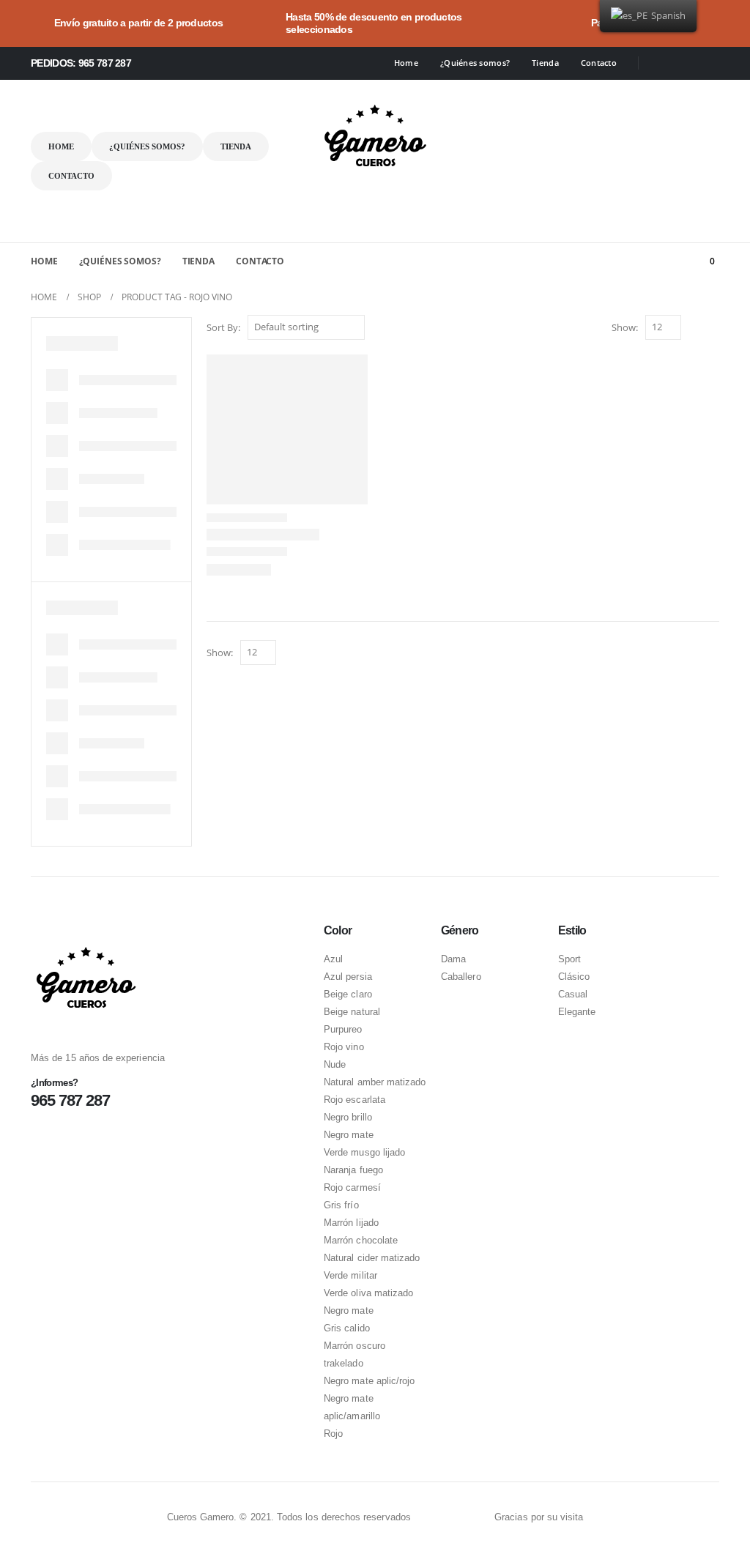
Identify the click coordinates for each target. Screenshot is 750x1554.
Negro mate (349, 1134)
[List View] (712, 328)
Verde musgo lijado (364, 1152)
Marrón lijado (351, 1222)
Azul (333, 958)
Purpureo (343, 1029)
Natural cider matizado (372, 1257)
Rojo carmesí (352, 1187)
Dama (453, 958)
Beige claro (348, 994)
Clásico (574, 976)
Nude (335, 1064)
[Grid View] (695, 328)
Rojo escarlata (354, 1099)
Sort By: (223, 327)
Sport (569, 958)
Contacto (599, 62)
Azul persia (348, 976)
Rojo (333, 1433)
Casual (572, 994)
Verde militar (350, 1275)
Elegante (577, 1011)
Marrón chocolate (361, 1240)
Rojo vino (344, 1046)
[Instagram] (684, 63)
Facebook (423, 1518)
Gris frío (341, 1205)
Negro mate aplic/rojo (369, 1380)
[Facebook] (660, 63)
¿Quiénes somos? (475, 62)
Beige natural (352, 1011)
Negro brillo (348, 1117)
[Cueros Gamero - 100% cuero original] (375, 136)
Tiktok (479, 1518)
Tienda (545, 62)
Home (406, 62)
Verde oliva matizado (368, 1292)
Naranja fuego (353, 1169)
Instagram (451, 1518)
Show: (625, 327)
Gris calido (347, 1328)
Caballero (461, 976)
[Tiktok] (708, 63)
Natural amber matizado (375, 1082)
